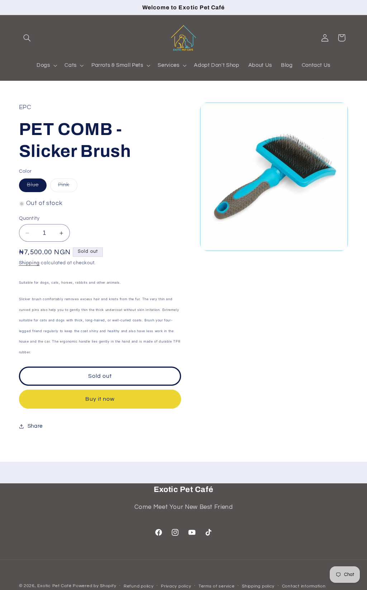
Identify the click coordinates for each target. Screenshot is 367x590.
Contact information (304, 586)
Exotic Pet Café (54, 586)
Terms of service (217, 586)
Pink (67, 187)
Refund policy (139, 586)
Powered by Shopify (94, 586)
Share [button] (35, 426)
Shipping (29, 263)
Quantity (29, 218)
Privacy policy (176, 586)
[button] (27, 37)
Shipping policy (258, 586)
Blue (37, 187)
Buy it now (100, 399)
